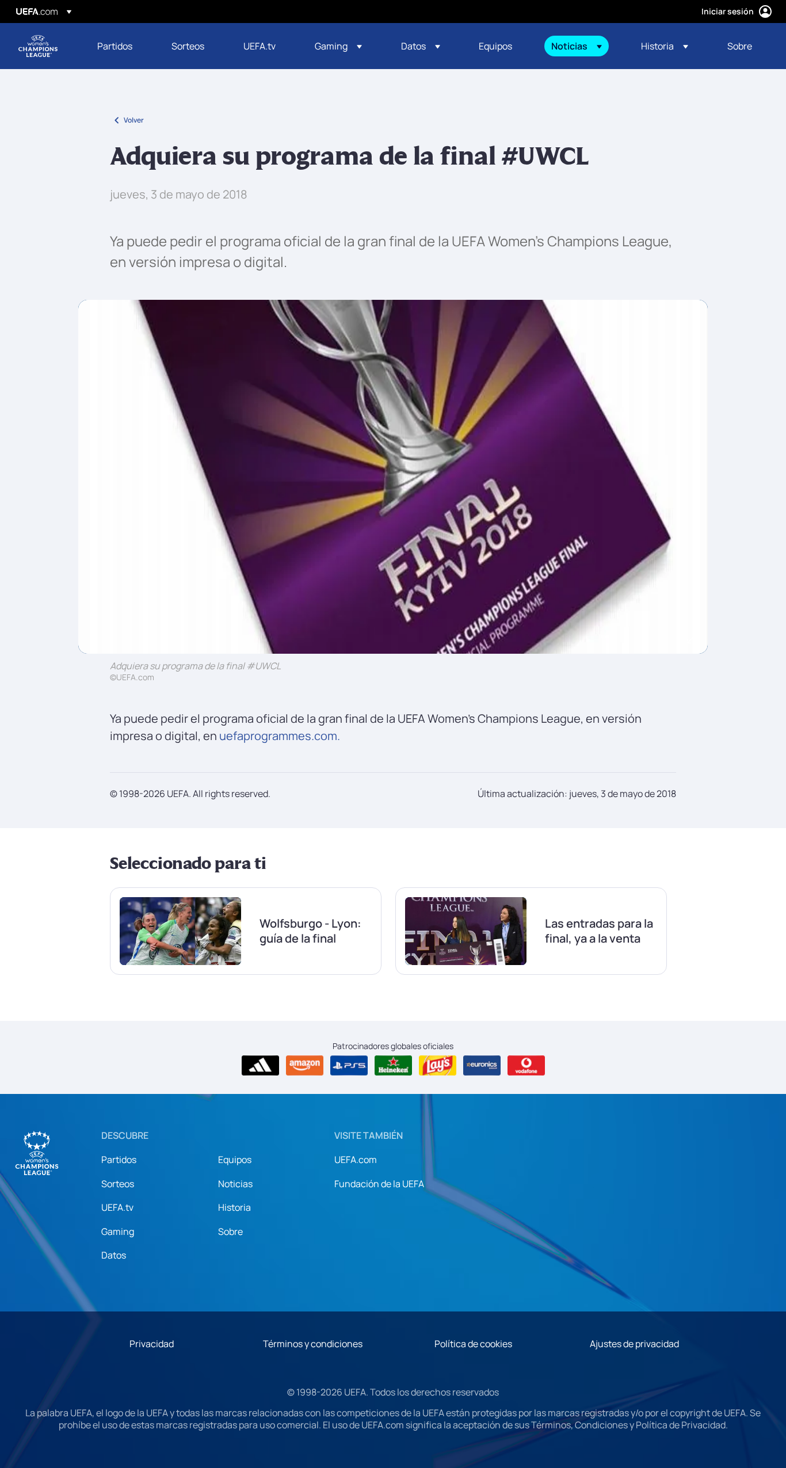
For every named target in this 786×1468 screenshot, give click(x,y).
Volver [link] (134, 120)
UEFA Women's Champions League (38, 46)
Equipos (234, 1159)
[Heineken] (393, 1065)
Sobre (230, 1231)
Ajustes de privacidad (634, 1343)
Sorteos (117, 1183)
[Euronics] (482, 1065)
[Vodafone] (526, 1065)
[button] (338, 46)
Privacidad (151, 1343)
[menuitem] (120, 46)
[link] (115, 46)
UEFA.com (355, 1159)
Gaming (117, 1231)
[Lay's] (437, 1065)
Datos (113, 1255)
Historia (234, 1207)
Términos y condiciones (313, 1343)
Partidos (118, 1159)
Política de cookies (473, 1343)
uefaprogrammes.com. (279, 735)
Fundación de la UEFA (379, 1183)
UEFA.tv (117, 1207)
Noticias (235, 1183)
